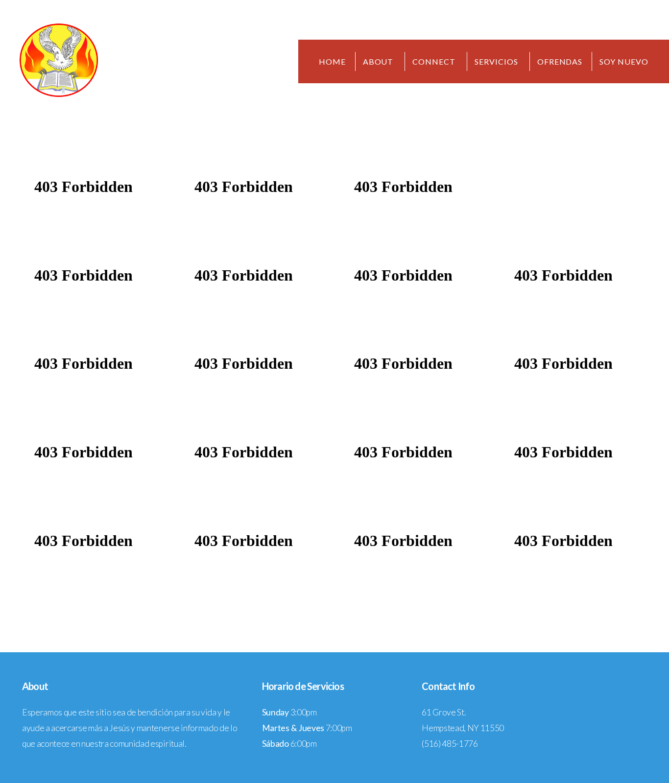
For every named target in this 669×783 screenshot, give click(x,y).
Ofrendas (560, 61)
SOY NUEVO (623, 61)
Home (332, 61)
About (379, 61)
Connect (434, 61)
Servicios (497, 61)
